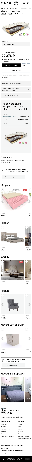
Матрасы (15, 8)
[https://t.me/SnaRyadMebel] (8, 413)
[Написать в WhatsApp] (7, 3)
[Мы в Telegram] (5, 3)
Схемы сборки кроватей (7, 436)
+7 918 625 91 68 (13, 411)
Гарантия (3, 431)
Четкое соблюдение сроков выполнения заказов (10, 89)
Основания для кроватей (24, 438)
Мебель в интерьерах (13, 373)
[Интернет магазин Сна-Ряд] (3, 411)
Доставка (3, 426)
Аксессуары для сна (23, 436)
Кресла (20, 429)
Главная (3, 8)
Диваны (20, 426)
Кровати (20, 424)
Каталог (9, 8)
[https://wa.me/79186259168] (11, 413)
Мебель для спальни (23, 433)
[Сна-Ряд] (16, 3)
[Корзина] (27, 3)
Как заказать (4, 424)
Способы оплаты (5, 429)
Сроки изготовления (6, 433)
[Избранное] (2, 3)
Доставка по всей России (10, 95)
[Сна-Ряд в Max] (10, 3)
